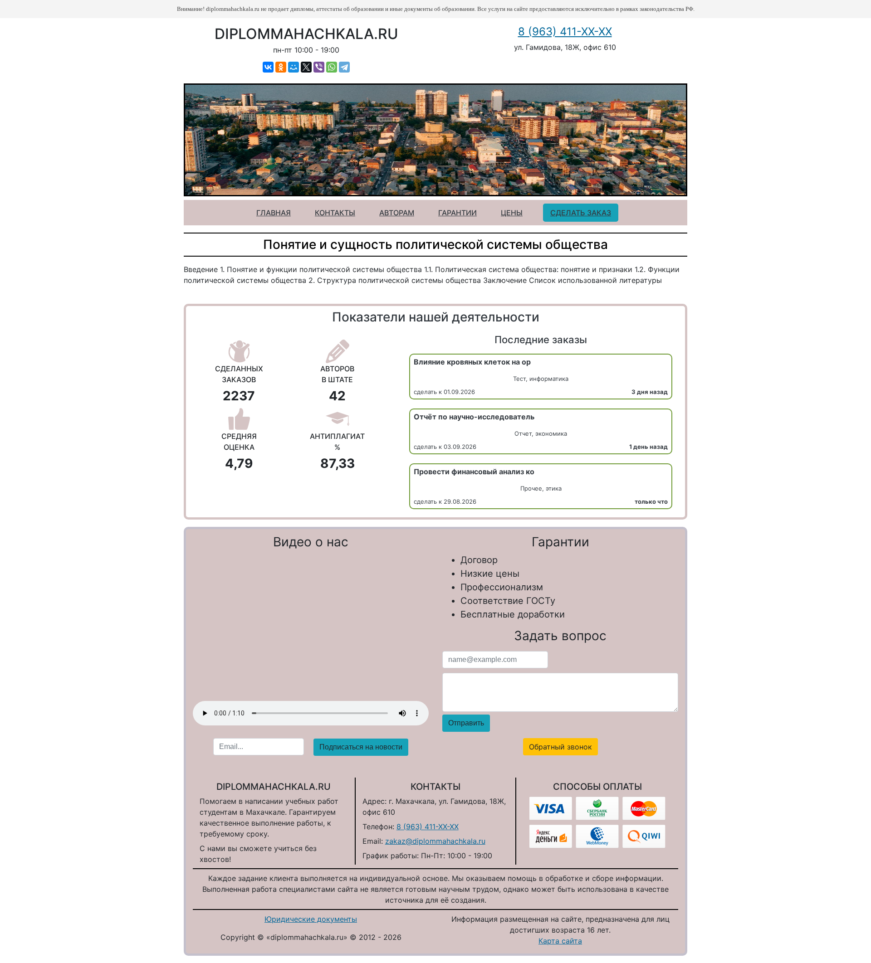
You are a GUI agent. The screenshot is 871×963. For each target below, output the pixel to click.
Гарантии (457, 212)
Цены (512, 212)
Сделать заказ (580, 212)
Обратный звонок (560, 746)
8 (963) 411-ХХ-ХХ (565, 31)
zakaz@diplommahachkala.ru (435, 841)
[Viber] (318, 67)
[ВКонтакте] (268, 67)
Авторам (396, 212)
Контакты (335, 212)
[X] (306, 67)
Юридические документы (310, 919)
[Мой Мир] (293, 67)
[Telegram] (344, 67)
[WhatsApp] (331, 67)
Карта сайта (560, 940)
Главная (273, 212)
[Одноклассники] (280, 67)
